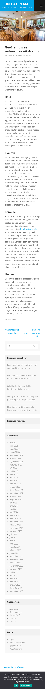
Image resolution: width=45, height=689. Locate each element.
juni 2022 (14, 572)
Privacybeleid (26, 685)
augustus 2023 (16, 531)
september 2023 (16, 528)
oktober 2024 (15, 496)
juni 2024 (14, 506)
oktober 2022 (15, 562)
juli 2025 (13, 468)
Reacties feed (15, 645)
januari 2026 (15, 452)
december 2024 (16, 490)
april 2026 (14, 446)
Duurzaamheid (16, 612)
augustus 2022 (16, 569)
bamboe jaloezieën (28, 229)
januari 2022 (15, 585)
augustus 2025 (16, 464)
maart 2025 (15, 480)
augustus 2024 (16, 499)
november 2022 (16, 559)
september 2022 (16, 566)
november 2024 (16, 493)
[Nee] (42, 680)
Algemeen (14, 609)
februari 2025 (15, 483)
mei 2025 (14, 474)
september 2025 (16, 461)
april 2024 (14, 512)
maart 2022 (15, 578)
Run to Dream (15, 4)
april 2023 (14, 543)
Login (12, 639)
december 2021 (16, 588)
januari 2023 (15, 553)
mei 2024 (14, 509)
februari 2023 (15, 550)
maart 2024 (15, 515)
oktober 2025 (15, 458)
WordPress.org (16, 649)
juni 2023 (14, 537)
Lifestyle (13, 618)
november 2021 (16, 591)
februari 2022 (15, 581)
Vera (29, 55)
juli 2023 (13, 534)
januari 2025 (15, 487)
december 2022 (16, 556)
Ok (16, 685)
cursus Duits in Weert (14, 667)
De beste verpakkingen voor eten (31, 332)
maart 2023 (15, 547)
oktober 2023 (15, 524)
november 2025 (16, 455)
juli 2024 (13, 502)
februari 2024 (15, 518)
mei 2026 (14, 442)
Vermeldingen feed (17, 642)
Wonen (14, 319)
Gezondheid (15, 615)
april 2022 (14, 575)
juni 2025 (14, 471)
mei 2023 (14, 540)
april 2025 (14, 477)
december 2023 (16, 521)
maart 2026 (15, 449)
